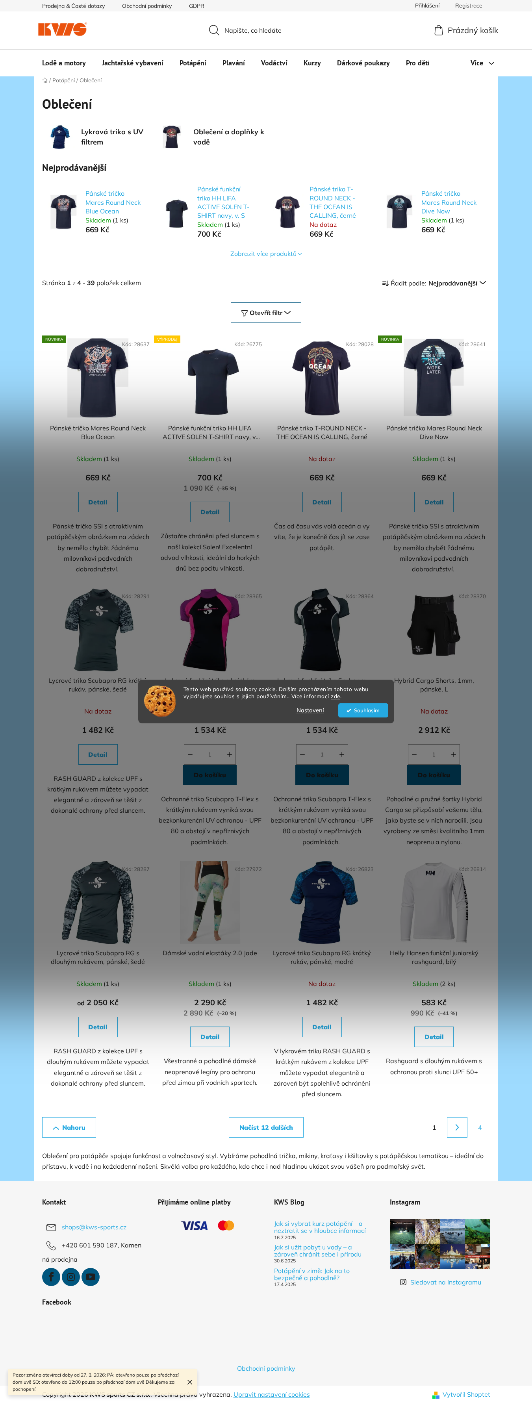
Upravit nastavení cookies (272, 1394)
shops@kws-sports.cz (94, 1227)
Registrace (468, 5)
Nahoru (73, 1127)
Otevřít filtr (266, 313)
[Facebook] (51, 1277)
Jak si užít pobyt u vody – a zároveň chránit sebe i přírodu (317, 1251)
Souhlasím (367, 710)
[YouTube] (91, 1277)
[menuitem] (64, 63)
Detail (98, 502)
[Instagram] (71, 1277)
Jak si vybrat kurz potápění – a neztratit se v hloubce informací (320, 1227)
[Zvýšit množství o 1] (229, 754)
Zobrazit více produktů (263, 254)
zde (335, 696)
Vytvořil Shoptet (466, 1394)
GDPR (196, 5)
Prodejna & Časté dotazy (73, 5)
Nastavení (310, 710)
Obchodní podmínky (147, 5)
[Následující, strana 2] (457, 1127)
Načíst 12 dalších (266, 1127)
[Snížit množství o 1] (190, 754)
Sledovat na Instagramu (445, 1282)
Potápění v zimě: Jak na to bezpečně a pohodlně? (312, 1274)
